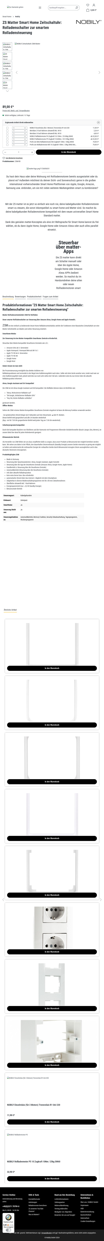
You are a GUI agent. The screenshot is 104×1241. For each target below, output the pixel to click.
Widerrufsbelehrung (61, 1205)
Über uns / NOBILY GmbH (89, 1202)
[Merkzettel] (88, 5)
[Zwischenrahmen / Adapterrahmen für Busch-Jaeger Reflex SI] (52, 692)
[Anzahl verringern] (5, 152)
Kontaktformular (34, 1199)
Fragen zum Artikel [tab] (50, 296)
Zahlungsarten (60, 1202)
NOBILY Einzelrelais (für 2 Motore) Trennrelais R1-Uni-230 (49, 128)
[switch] (8, 1230)
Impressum (85, 1205)
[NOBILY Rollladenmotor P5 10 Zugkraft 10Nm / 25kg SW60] (52, 1146)
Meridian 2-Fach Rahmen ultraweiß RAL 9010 (45, 131)
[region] (52, 72)
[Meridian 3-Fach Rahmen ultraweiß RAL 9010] (52, 976)
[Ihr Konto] (94, 5)
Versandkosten (46, 1233)
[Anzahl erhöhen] (32, 152)
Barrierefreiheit (86, 1215)
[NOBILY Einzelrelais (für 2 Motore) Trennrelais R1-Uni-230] (52, 1089)
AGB (82, 1208)
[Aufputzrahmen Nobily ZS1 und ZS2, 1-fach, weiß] (52, 1033)
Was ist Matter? (34, 1214)
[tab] (8, 297)
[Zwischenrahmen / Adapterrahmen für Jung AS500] (52, 862)
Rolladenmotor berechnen (38, 1205)
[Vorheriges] (17, 72)
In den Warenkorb (68, 152)
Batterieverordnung (87, 1212)
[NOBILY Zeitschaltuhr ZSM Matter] (58, 69)
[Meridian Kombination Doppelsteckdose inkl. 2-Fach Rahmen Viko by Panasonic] (52, 919)
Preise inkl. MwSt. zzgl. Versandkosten (16, 111)
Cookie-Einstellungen (88, 1221)
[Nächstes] (99, 72)
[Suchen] (77, 7)
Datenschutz (85, 1218)
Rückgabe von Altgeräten (63, 1212)
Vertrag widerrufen (61, 1209)
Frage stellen (13, 597)
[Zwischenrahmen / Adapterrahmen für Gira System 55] (52, 636)
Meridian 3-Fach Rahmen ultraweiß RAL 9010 (45, 133)
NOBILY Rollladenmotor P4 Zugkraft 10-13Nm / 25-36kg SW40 (51, 136)
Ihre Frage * (7, 558)
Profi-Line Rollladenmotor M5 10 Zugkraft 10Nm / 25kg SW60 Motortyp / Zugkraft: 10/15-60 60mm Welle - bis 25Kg (53, 145)
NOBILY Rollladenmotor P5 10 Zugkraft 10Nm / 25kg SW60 (33, 1161)
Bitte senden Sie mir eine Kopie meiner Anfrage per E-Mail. (26, 586)
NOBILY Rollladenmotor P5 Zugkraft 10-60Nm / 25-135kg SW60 (52, 139)
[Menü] (40, 7)
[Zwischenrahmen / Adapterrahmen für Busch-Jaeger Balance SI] (52, 749)
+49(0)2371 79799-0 (11, 1206)
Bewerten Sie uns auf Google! (65, 1215)
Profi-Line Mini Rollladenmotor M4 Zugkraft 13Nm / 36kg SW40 (52, 142)
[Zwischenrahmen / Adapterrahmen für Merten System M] (52, 806)
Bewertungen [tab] (20, 296)
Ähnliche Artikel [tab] (10, 610)
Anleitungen (33, 1202)
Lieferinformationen (61, 1199)
